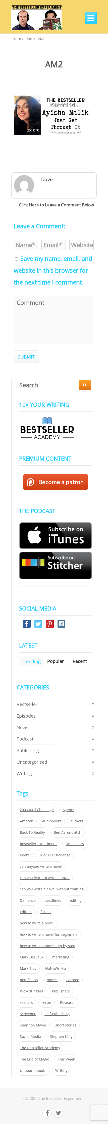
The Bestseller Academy (40, 1048)
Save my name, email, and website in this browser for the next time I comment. (53, 270)
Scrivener (28, 1014)
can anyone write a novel (41, 866)
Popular (55, 661)
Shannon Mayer (33, 1025)
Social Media (30, 1036)
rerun (46, 1002)
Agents (68, 810)
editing (76, 900)
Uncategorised (32, 762)
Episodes (26, 716)
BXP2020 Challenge (54, 855)
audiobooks (52, 821)
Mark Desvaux (31, 957)
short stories (65, 1025)
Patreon (72, 980)
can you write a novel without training (52, 889)
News (22, 727)
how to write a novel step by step (47, 946)
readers (26, 1002)
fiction (45, 912)
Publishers (61, 991)
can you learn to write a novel (45, 878)
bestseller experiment (38, 844)
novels (52, 980)
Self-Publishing (57, 1014)
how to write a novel (37, 923)
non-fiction (29, 980)
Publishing (28, 750)
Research (68, 1002)
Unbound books (33, 1070)
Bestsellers (75, 844)
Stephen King (61, 1036)
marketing (60, 957)
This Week (66, 1059)
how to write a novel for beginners (49, 934)
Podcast (25, 739)
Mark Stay (28, 968)
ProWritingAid (31, 991)
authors (76, 821)
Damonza (28, 900)
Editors (26, 912)
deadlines (52, 900)
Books (25, 855)
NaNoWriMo (55, 968)
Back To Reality (32, 832)
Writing (24, 773)
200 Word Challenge (37, 810)
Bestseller (27, 704)
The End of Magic (34, 1059)
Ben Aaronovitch (67, 832)
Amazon (26, 821)
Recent (80, 661)
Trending (31, 661)
